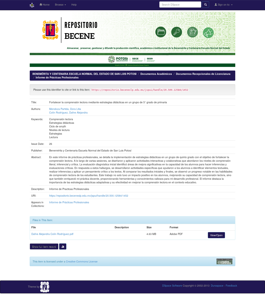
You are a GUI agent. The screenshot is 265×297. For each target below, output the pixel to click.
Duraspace (217, 285)
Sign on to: (224, 4)
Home (46, 4)
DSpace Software (172, 285)
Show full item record (44, 246)
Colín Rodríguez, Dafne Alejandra (68, 112)
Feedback (231, 285)
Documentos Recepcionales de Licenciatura (203, 74)
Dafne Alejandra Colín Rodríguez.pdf (52, 234)
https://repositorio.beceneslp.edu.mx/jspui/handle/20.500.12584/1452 (88, 195)
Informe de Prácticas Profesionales (57, 77)
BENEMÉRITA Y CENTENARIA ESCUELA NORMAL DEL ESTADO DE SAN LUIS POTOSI (84, 74)
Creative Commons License (82, 261)
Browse (59, 4)
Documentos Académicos (156, 74)
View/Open (216, 235)
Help (74, 4)
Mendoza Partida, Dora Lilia (65, 109)
